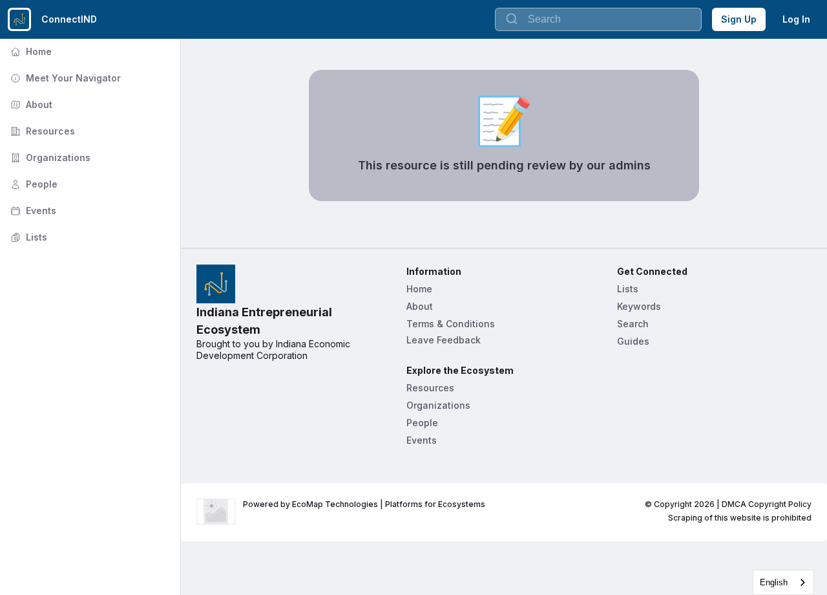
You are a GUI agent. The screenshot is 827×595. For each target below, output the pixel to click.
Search (633, 323)
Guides (633, 341)
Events (32, 210)
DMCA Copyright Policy (766, 504)
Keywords (639, 306)
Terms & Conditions (450, 323)
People (33, 183)
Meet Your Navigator (64, 77)
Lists (27, 237)
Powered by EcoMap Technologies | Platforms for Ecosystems (364, 504)
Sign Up (739, 19)
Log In (796, 19)
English (774, 582)
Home (30, 51)
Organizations (49, 157)
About (30, 104)
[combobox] (783, 582)
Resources (41, 130)
